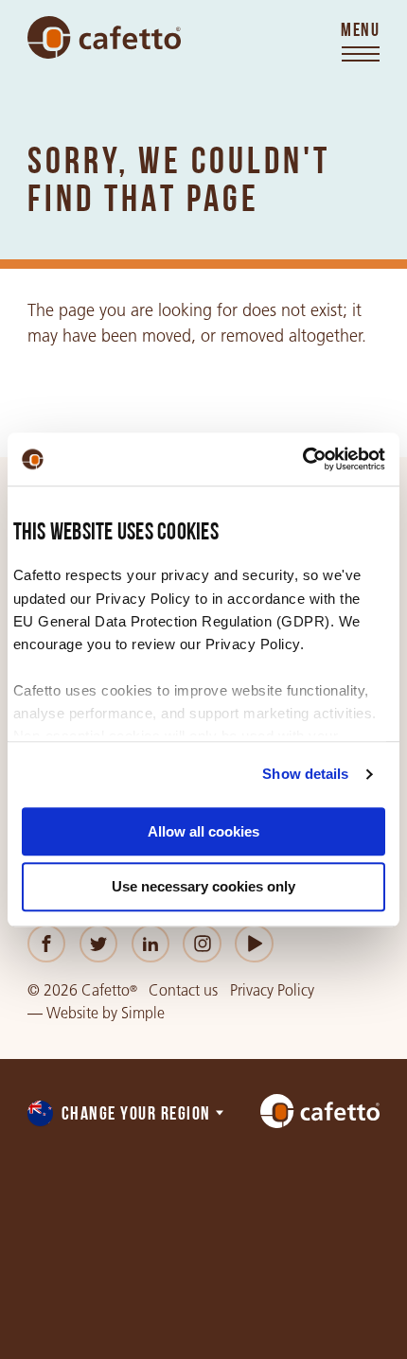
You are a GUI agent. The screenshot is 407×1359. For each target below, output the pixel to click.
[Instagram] (202, 944)
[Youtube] (254, 944)
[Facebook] (46, 944)
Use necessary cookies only (203, 887)
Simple (143, 1013)
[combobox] (126, 1115)
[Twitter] (99, 944)
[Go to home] (104, 38)
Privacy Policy (272, 990)
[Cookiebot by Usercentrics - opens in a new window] (302, 459)
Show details (305, 774)
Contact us (183, 990)
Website (72, 1013)
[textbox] (126, 1115)
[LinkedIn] (151, 944)
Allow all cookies (203, 831)
